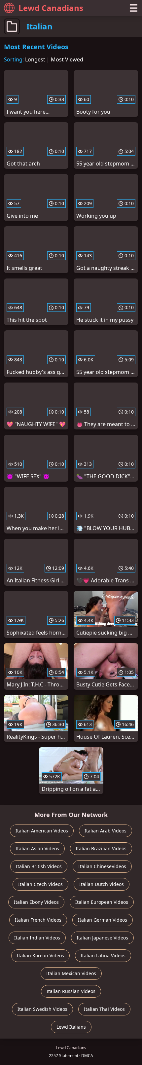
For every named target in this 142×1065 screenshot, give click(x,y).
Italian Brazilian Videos (101, 848)
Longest (35, 59)
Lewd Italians (71, 1027)
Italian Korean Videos (40, 955)
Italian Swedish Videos (42, 1009)
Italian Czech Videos (40, 884)
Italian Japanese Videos (102, 938)
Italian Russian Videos (71, 991)
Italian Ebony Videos (36, 902)
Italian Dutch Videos (101, 884)
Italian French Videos (38, 920)
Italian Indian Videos (37, 938)
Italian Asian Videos (37, 848)
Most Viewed (67, 59)
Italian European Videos (101, 902)
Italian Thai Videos (104, 1009)
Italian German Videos (102, 920)
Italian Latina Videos (103, 955)
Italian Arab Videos (105, 830)
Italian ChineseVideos (102, 866)
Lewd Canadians (50, 7)
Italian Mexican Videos (71, 973)
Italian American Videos (42, 830)
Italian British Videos (39, 866)
